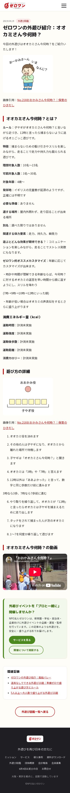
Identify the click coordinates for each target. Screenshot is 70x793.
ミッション (10, 757)
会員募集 (56, 763)
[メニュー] (63, 6)
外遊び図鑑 (23, 20)
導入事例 (38, 757)
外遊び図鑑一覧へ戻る (35, 712)
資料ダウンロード (56, 757)
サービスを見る (22, 640)
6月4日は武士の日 (28, 768)
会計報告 (43, 763)
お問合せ (46, 768)
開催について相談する (26, 650)
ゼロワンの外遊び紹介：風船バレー (31, 677)
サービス (25, 757)
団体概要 (29, 763)
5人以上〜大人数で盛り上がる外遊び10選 (34, 693)
